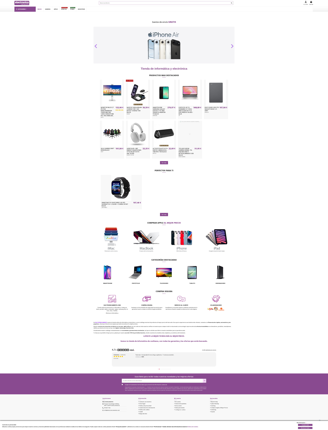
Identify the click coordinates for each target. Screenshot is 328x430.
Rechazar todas (305, 428)
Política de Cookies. (192, 426)
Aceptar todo (305, 425)
